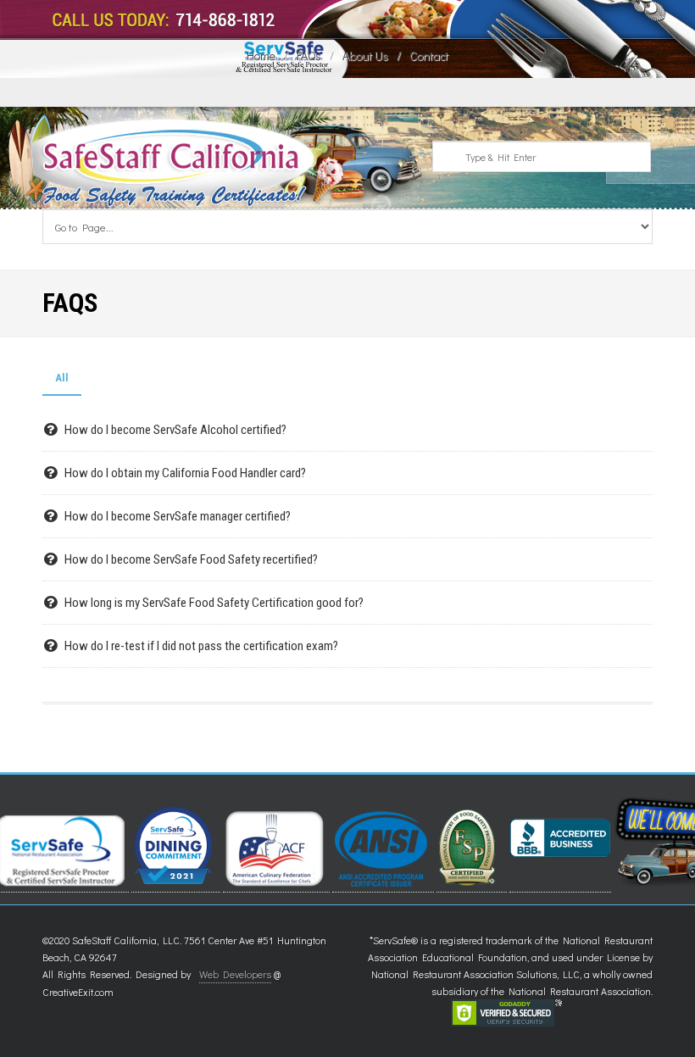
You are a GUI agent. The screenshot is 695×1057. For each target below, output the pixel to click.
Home (261, 55)
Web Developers (235, 974)
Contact (428, 55)
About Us (365, 55)
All (62, 377)
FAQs (309, 55)
